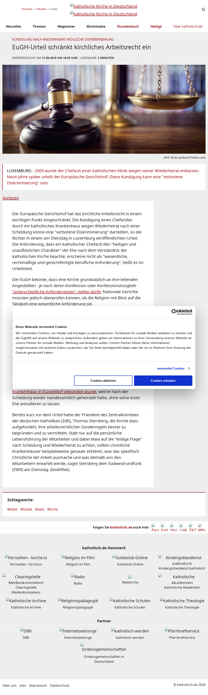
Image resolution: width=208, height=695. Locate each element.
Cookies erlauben (163, 380)
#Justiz (39, 509)
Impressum (38, 685)
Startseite (27, 9)
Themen (39, 26)
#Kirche (52, 509)
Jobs (23, 685)
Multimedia (96, 26)
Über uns (9, 685)
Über (187, 26)
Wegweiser (66, 26)
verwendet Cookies (171, 368)
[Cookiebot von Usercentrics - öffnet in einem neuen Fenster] (174, 312)
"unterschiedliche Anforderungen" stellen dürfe (56, 291)
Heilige (156, 26)
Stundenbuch (128, 26)
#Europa (26, 509)
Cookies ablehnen (103, 380)
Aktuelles (41, 9)
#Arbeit (12, 509)
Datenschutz (59, 685)
